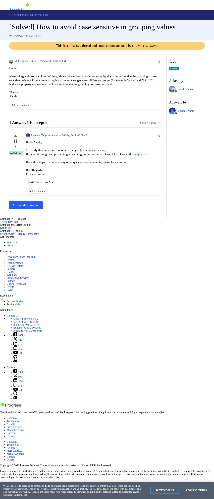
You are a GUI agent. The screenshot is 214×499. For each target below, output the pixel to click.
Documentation (15, 262)
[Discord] (15, 361)
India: (26, 324)
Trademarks (6, 474)
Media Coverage (15, 430)
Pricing (10, 245)
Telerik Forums (19, 14)
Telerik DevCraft (9, 221)
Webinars (12, 274)
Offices (10, 436)
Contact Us (13, 315)
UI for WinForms (39, 14)
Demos (10, 259)
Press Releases (14, 427)
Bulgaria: (27, 327)
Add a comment (20, 105)
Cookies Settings (196, 490)
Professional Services (18, 277)
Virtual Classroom (16, 283)
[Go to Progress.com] (11, 406)
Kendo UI (5, 227)
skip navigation (17, 9)
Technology (13, 421)
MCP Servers (7, 233)
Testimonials (13, 304)
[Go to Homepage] (27, 9)
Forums (11, 268)
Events (10, 286)
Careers (11, 433)
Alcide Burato (21, 61)
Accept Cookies (165, 490)
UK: (25, 321)
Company (12, 418)
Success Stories (15, 301)
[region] (107, 490)
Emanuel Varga (39, 135)
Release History (15, 265)
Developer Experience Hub (21, 256)
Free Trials (12, 242)
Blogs (10, 271)
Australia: (27, 330)
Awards (11, 424)
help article (141, 154)
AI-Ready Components (27, 233)
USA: (25, 318)
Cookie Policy (48, 491)
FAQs (10, 289)
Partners (11, 280)
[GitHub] (15, 357)
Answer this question (26, 205)
